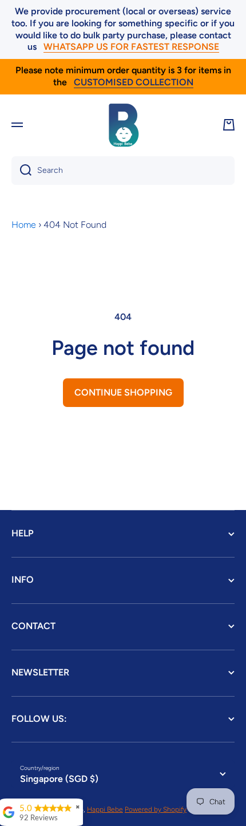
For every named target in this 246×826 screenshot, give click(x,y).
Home (23, 224)
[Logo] (123, 125)
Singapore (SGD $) (59, 778)
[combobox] (123, 170)
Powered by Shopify (156, 809)
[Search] (21, 170)
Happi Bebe (105, 809)
